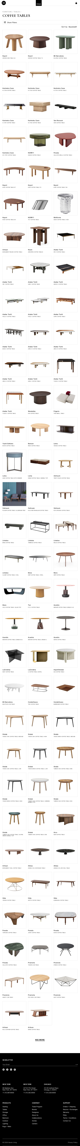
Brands (34, 1109)
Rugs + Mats (6, 1126)
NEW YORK (6, 1084)
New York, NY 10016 (9, 1090)
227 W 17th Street (29, 1088)
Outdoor (5, 1121)
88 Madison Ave (7, 1088)
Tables (17, 12)
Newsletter (7, 1060)
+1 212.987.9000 (8, 1093)
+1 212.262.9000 (29, 1093)
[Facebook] (7, 1070)
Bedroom (5, 1118)
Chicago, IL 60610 (50, 1090)
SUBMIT (59, 1136)
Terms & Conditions (63, 1141)
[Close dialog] (77, 1116)
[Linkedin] (11, 1070)
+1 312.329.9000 (50, 1093)
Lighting (5, 1123)
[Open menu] (4, 3)
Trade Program (37, 1106)
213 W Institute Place (51, 1088)
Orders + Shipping (69, 1106)
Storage (5, 1112)
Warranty (66, 1112)
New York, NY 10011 (30, 1090)
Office (4, 1115)
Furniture (7, 12)
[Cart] (76, 3)
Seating (5, 1106)
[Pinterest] (15, 1070)
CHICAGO (47, 1084)
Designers (35, 1112)
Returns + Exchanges (70, 1109)
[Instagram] (3, 1070)
